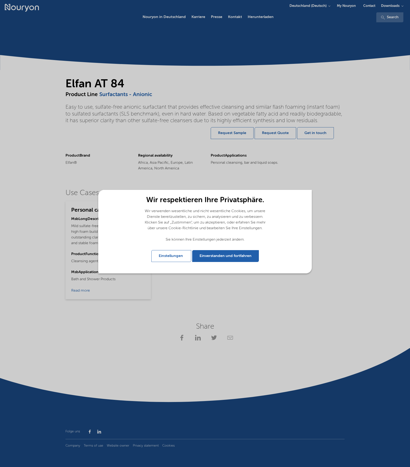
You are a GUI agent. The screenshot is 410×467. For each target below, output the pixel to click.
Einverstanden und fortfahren (226, 256)
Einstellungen (171, 256)
